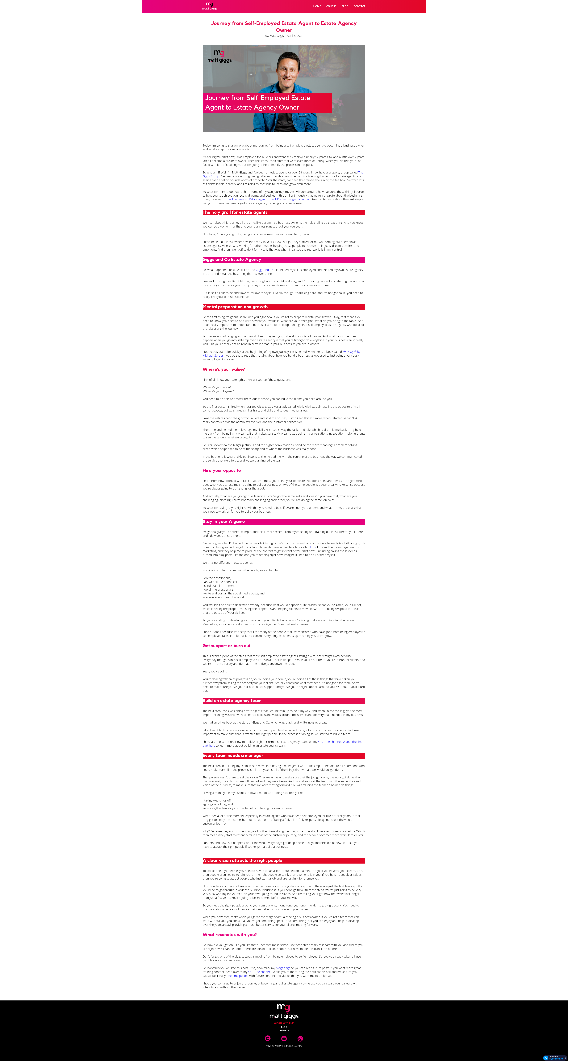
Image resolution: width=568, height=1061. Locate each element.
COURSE (331, 6)
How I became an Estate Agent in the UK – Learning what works (267, 199)
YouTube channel (329, 742)
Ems (313, 547)
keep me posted (237, 976)
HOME (317, 6)
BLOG (345, 6)
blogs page (283, 968)
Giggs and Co (264, 270)
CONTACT (359, 6)
